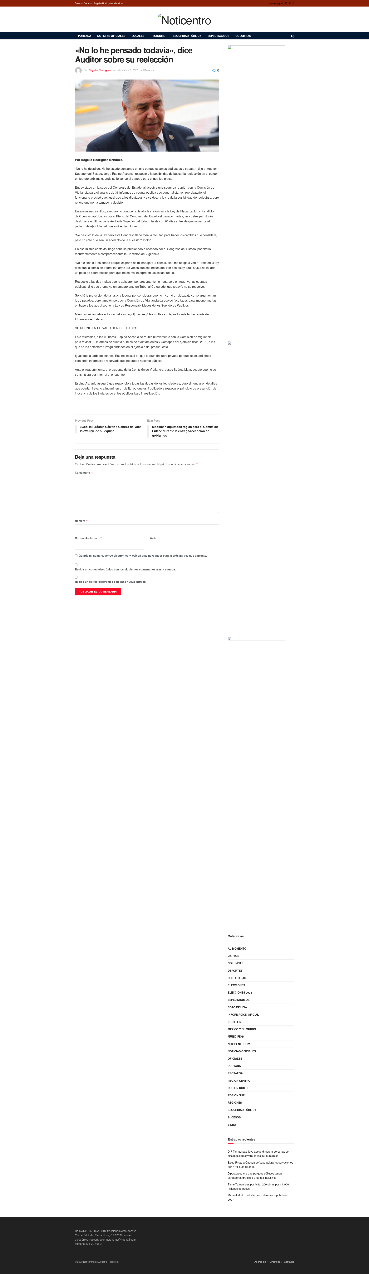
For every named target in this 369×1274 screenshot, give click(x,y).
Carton (233, 956)
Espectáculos (218, 36)
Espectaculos (238, 1000)
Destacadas (237, 978)
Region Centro (239, 1081)
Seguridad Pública (187, 36)
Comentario (84, 472)
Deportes (235, 970)
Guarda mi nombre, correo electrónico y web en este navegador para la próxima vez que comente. (143, 555)
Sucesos (234, 1117)
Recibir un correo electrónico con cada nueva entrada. (110, 582)
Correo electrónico (88, 538)
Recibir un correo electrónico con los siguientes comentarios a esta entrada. (125, 569)
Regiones (157, 36)
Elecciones (236, 985)
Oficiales (235, 1058)
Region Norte (238, 1088)
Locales (137, 36)
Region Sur (236, 1095)
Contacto (289, 1261)
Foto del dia (237, 1007)
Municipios (236, 1036)
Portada (84, 36)
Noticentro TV (239, 1044)
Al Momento (237, 948)
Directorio (275, 1261)
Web (153, 538)
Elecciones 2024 (240, 992)
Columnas (243, 36)
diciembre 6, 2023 (128, 70)
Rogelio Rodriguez (100, 70)
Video (232, 1124)
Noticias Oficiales (111, 36)
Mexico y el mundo (242, 1029)
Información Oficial (243, 1014)
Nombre (81, 521)
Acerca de (260, 1261)
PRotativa (148, 70)
